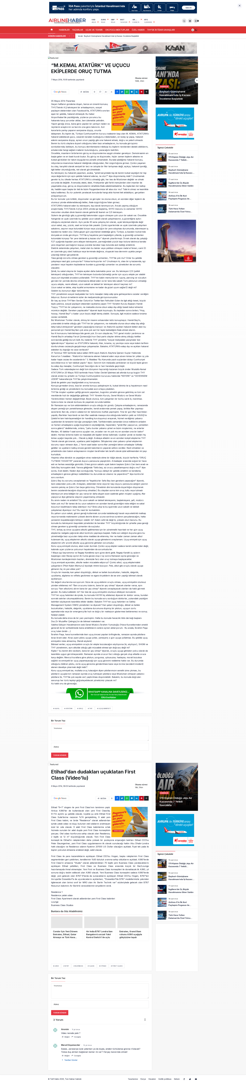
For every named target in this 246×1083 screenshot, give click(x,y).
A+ (106, 92)
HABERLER (64, 30)
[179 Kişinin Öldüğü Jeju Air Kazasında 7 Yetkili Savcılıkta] (177, 157)
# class (91, 970)
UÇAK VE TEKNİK (94, 30)
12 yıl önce (87, 1049)
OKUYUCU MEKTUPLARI (117, 30)
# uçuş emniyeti (104, 708)
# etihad (102, 970)
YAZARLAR (77, 30)
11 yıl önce (76, 1033)
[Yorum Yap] (100, 92)
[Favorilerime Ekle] (94, 92)
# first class (116, 970)
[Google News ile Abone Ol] (60, 91)
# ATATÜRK (68, 708)
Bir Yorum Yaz (58, 720)
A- (112, 92)
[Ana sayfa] (51, 29)
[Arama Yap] (184, 21)
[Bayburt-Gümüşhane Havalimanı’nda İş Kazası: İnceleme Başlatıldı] (177, 170)
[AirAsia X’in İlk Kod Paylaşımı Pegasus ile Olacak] (177, 195)
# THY (90, 708)
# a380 (56, 970)
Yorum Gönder (59, 755)
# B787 (66, 970)
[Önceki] (69, 36)
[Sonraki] (73, 36)
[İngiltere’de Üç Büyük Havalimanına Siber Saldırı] (177, 80)
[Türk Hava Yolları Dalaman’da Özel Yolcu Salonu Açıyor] (177, 208)
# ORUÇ (80, 708)
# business (78, 970)
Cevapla (77, 1041)
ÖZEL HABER (138, 30)
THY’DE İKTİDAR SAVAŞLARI (161, 30)
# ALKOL (56, 708)
